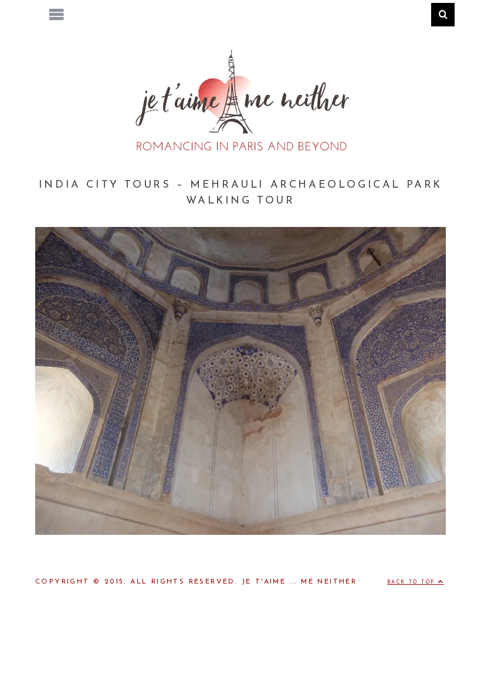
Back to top (412, 582)
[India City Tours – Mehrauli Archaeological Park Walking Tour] (240, 532)
